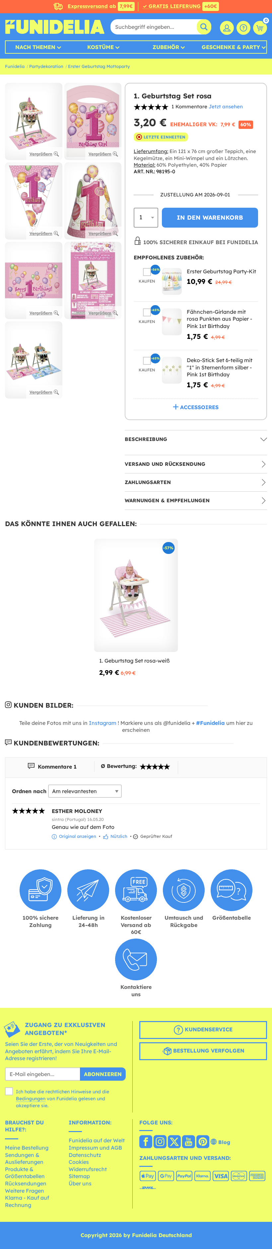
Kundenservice (208, 1029)
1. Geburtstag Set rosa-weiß (134, 660)
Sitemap (79, 1176)
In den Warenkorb (210, 217)
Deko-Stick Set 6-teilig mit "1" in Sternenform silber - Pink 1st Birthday (219, 367)
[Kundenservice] (243, 28)
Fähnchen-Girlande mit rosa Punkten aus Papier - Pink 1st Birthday (219, 318)
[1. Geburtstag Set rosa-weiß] (136, 595)
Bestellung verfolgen (207, 1050)
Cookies (79, 1162)
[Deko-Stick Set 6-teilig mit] (172, 370)
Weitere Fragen (24, 1190)
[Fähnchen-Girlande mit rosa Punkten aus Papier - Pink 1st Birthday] (172, 321)
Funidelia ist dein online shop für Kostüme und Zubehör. (54, 27)
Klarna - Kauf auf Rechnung (27, 1201)
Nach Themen (35, 47)
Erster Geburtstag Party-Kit (221, 271)
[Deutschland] (145, 1142)
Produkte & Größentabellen (25, 1173)
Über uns (80, 1183)
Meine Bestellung (26, 1147)
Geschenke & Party (231, 47)
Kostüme (100, 47)
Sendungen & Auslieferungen (24, 1159)
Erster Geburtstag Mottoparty (99, 66)
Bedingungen (30, 1099)
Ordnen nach (29, 791)
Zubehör (166, 47)
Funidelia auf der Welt (97, 1140)
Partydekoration (46, 66)
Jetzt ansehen (226, 106)
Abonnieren (103, 1074)
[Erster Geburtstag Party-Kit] (172, 281)
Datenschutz (85, 1155)
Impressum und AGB (95, 1147)
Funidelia (15, 66)
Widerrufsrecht (88, 1169)
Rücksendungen (25, 1183)
